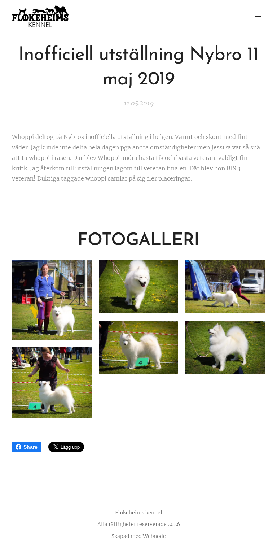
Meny (258, 16)
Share (30, 447)
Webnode (154, 536)
